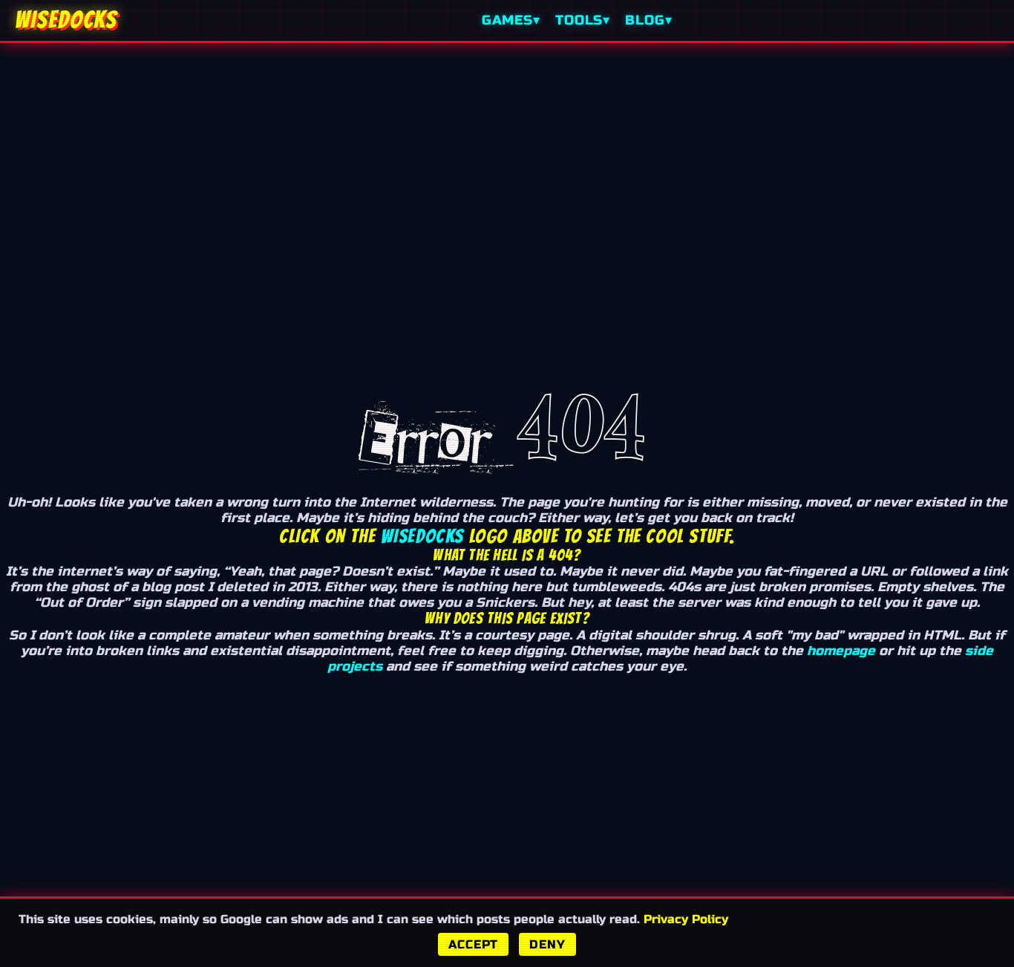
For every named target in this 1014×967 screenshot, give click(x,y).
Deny (547, 944)
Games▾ (511, 20)
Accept (473, 944)
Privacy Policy (686, 919)
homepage (841, 651)
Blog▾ (648, 20)
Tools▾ (582, 20)
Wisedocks (422, 536)
